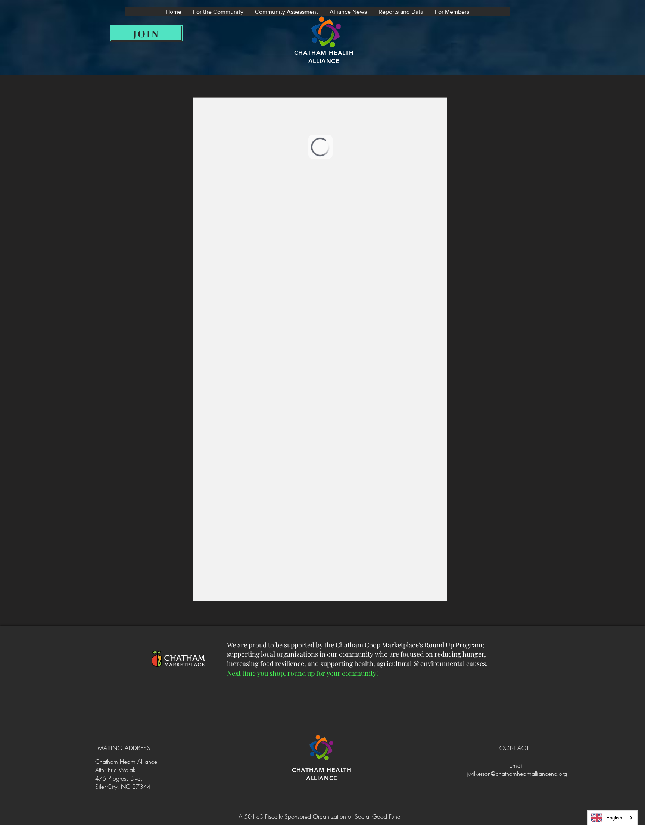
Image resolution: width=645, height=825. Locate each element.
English (614, 818)
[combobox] (612, 817)
